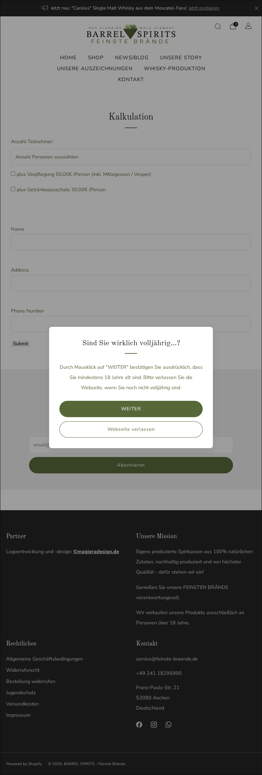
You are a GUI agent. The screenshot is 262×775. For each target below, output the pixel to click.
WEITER (131, 409)
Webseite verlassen (131, 429)
